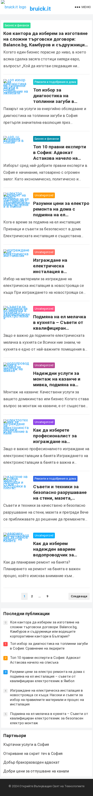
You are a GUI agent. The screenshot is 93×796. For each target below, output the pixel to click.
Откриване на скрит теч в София (32, 753)
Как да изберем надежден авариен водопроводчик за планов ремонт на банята (54, 555)
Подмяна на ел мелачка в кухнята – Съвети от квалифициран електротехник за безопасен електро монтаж (59, 331)
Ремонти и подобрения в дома (55, 82)
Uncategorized (44, 195)
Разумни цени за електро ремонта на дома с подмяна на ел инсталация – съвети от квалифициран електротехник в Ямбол (61, 218)
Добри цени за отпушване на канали (36, 771)
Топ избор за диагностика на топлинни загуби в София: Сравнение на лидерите (56, 101)
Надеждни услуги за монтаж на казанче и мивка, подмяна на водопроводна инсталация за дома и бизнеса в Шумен (58, 388)
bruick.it (40, 8)
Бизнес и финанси (17, 25)
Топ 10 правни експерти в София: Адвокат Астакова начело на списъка (59, 155)
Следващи (79, 596)
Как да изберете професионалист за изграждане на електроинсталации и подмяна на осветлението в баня (57, 444)
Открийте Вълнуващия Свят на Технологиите (51, 786)
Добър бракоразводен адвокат (31, 762)
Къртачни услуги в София (26, 744)
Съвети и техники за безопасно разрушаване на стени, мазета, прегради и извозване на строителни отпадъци (60, 498)
